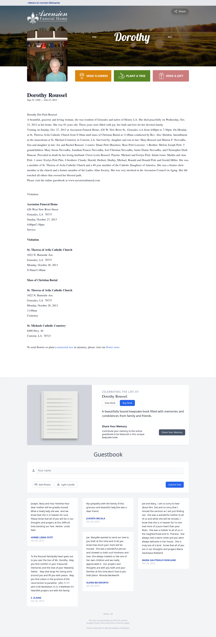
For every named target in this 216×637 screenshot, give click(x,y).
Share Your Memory (172, 432)
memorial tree (65, 347)
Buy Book (127, 402)
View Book (110, 402)
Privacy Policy (99, 623)
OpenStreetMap (111, 628)
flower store (112, 347)
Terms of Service (116, 623)
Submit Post (174, 484)
